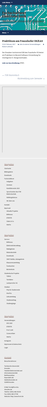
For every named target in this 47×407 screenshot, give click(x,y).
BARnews (10, 214)
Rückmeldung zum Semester (31, 78)
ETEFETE (9, 218)
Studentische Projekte (11, 273)
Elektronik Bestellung (13, 246)
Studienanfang (11, 300)
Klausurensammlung (13, 263)
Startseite (7, 168)
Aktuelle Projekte (12, 211)
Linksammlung (11, 297)
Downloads (8, 175)
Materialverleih (11, 252)
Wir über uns (11, 201)
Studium (7, 287)
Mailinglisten (11, 249)
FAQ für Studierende (13, 290)
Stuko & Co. (10, 221)
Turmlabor (10, 280)
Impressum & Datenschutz (13, 344)
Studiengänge (11, 303)
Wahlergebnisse (12, 197)
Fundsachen (10, 266)
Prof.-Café (10, 330)
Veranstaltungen (9, 320)
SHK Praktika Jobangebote (15, 259)
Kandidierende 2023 (13, 188)
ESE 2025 (9, 323)
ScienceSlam (11, 333)
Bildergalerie (8, 172)
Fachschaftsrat (9, 179)
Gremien (9, 185)
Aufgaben (10, 181)
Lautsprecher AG (12, 283)
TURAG (9, 276)
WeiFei (9, 225)
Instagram (7, 341)
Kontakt (7, 205)
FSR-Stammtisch (10, 75)
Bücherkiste (10, 269)
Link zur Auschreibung (10, 63)
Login (6, 348)
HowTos (9, 293)
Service (6, 239)
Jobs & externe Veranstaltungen (29, 44)
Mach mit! (7, 208)
